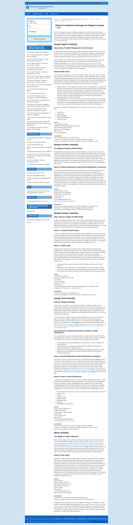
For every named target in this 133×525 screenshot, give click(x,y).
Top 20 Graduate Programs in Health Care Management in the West (37, 64)
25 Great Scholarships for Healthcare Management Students (36, 161)
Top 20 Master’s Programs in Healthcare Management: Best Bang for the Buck (37, 81)
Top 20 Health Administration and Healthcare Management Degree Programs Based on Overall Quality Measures (39, 123)
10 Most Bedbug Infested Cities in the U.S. (37, 201)
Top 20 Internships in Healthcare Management (38, 164)
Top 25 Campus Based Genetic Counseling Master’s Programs (37, 55)
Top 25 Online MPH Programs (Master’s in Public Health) (39, 118)
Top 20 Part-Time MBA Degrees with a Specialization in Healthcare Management (37, 96)
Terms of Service (82, 518)
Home (28, 14)
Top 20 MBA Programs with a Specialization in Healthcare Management (38, 113)
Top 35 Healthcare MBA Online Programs (37, 52)
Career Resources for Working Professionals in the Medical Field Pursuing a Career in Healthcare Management (39, 155)
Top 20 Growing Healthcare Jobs (35, 144)
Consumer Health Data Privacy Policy (98, 518)
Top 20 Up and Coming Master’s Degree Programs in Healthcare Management (37, 109)
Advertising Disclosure (69, 518)
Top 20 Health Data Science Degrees (36, 93)
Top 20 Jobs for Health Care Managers (36, 142)
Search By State (37, 14)
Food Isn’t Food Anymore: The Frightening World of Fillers (39, 178)
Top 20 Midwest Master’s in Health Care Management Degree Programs (37, 68)
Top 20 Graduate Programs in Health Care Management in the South (37, 72)
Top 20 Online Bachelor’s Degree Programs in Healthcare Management (38, 101)
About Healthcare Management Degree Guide (38, 219)
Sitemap (29, 222)
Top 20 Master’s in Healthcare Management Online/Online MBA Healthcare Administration (38, 105)
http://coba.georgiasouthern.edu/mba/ (64, 201)
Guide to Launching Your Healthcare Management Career (39, 148)
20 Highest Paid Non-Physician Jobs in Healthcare (39, 151)
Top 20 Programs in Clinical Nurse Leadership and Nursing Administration (39, 85)
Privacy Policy (58, 518)
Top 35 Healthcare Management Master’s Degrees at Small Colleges (37, 128)
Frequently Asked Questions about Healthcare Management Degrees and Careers (38, 191)
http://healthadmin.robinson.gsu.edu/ (64, 420)
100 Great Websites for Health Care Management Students (39, 138)
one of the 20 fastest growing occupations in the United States (84, 63)
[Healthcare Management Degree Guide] (66, 10)
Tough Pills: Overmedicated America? (36, 175)
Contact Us (54, 14)
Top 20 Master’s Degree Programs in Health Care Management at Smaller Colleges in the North (39, 77)
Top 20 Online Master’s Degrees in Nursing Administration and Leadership (37, 59)
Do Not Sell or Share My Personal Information (79, 521)
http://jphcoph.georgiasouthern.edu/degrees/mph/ (67, 288)
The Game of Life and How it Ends (35, 173)
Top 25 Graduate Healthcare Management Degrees (37, 89)
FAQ (47, 14)
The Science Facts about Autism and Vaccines (38, 182)
